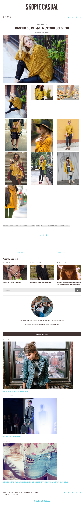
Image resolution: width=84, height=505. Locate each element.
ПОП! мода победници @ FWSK (12, 437)
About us (6, 494)
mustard (23, 225)
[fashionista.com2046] (68, 135)
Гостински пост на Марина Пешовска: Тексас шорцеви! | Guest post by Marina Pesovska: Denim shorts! (35, 482)
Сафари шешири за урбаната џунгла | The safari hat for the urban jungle (69, 283)
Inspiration (42, 24)
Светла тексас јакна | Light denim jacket (16, 391)
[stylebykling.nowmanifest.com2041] (16, 101)
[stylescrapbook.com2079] (68, 168)
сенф (68, 225)
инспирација (53, 225)
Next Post (61, 252)
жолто (44, 225)
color (5, 225)
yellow (32, 225)
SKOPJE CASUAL (42, 7)
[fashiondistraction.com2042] (42, 93)
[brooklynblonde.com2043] (68, 92)
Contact (15, 494)
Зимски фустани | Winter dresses (40, 282)
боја (38, 225)
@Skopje (18, 492)
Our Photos (8, 492)
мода (62, 225)
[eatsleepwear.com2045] (42, 135)
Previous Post (22, 252)
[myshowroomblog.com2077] (16, 168)
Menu (7, 17)
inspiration (14, 225)
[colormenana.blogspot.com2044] (16, 135)
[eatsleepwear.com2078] (42, 168)
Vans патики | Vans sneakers (12, 282)
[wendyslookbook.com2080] (16, 202)
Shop (37, 492)
